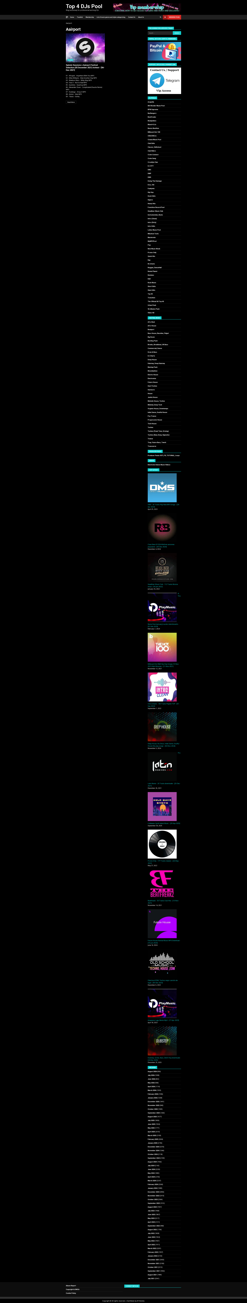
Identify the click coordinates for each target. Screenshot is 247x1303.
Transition (151, 298)
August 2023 (152, 1207)
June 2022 (151, 1237)
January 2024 (152, 1188)
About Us (141, 17)
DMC (149, 170)
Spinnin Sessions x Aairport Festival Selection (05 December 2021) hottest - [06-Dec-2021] (85, 47)
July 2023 (151, 1211)
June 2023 (151, 1214)
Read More (71, 102)
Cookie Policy (71, 1293)
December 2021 (153, 1260)
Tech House (152, 424)
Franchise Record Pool (156, 207)
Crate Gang (152, 158)
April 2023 (151, 1222)
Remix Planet (152, 271)
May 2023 (151, 1218)
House (150, 393)
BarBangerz (152, 113)
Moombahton (152, 371)
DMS (149, 177)
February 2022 (153, 1252)
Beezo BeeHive (153, 128)
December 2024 (153, 1147)
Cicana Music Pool (154, 140)
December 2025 (153, 1102)
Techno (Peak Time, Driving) (158, 431)
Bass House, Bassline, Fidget (158, 333)
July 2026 (151, 1075)
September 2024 (154, 1158)
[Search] (160, 17)
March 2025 (152, 1135)
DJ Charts (151, 356)
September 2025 (154, 1113)
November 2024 (153, 1150)
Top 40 (150, 294)
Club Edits (151, 143)
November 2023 (153, 1196)
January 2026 (152, 1098)
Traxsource (152, 446)
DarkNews (130, 1301)
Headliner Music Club (155, 211)
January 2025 (152, 1143)
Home (72, 17)
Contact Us (131, 17)
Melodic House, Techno (156, 401)
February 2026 (153, 1094)
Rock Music (152, 283)
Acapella (151, 102)
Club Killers (152, 151)
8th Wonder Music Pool (156, 106)
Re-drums (151, 264)
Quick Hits (151, 256)
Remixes (151, 275)
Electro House (153, 375)
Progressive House (155, 420)
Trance (150, 439)
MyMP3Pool (152, 241)
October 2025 (153, 1109)
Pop (149, 245)
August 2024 (152, 1162)
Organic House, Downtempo (158, 408)
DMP (149, 173)
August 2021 (152, 1275)
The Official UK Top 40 (156, 301)
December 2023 (153, 1192)
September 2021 (154, 1271)
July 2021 (151, 1278)
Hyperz (150, 200)
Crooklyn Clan (153, 162)
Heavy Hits (152, 204)
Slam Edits (151, 290)
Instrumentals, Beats (155, 215)
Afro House (152, 326)
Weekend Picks (174, 17)
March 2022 (152, 1248)
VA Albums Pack (153, 309)
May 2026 (151, 1083)
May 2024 (151, 1173)
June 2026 (151, 1079)
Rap (149, 260)
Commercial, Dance (155, 348)
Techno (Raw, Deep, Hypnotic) (158, 435)
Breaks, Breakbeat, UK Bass (158, 345)
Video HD (151, 313)
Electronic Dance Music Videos (159, 465)
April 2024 (151, 1177)
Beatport (151, 329)
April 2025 (151, 1132)
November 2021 (153, 1263)
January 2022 (152, 1256)
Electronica (152, 378)
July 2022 (151, 1233)
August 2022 (152, 1230)
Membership (90, 17)
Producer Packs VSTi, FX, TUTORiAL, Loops (164, 455)
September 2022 (154, 1226)
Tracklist (80, 17)
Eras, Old (151, 185)
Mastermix (152, 237)
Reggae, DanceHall (155, 267)
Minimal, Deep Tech (155, 405)
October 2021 (153, 1267)
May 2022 (151, 1241)
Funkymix (151, 188)
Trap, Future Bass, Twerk (157, 442)
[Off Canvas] (67, 17)
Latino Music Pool (154, 230)
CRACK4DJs (152, 136)
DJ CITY (151, 166)
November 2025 (153, 1105)
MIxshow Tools (153, 234)
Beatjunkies (152, 121)
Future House (153, 382)
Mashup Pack (152, 367)
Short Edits (152, 286)
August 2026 (152, 1071)
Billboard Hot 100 (154, 132)
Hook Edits (152, 196)
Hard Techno (152, 386)
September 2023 (154, 1203)
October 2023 (153, 1199)
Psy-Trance (152, 416)
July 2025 (151, 1120)
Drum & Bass (152, 352)
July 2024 (151, 1166)
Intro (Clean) (152, 219)
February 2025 (153, 1139)
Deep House (152, 360)
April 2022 (151, 1245)
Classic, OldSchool (154, 147)
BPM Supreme (153, 109)
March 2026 (152, 1090)
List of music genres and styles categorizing (111, 17)
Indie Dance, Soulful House (157, 412)
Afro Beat (151, 322)
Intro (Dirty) (152, 222)
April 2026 (151, 1086)
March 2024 (152, 1181)
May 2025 (151, 1128)
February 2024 (153, 1184)
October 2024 (153, 1154)
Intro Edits (151, 226)
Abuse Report (71, 1286)
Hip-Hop (151, 192)
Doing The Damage (155, 181)
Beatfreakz (152, 117)
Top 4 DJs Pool (84, 6)
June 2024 (151, 1169)
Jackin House (153, 397)
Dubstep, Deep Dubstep (156, 363)
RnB (149, 279)
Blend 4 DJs (152, 124)
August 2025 (152, 1117)
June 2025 (151, 1124)
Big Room (151, 337)
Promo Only (152, 252)
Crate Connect (153, 155)
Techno (150, 427)
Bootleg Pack (153, 341)
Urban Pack (152, 305)
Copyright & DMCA (72, 1289)
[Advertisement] (147, 7)
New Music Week (154, 249)
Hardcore (151, 390)
